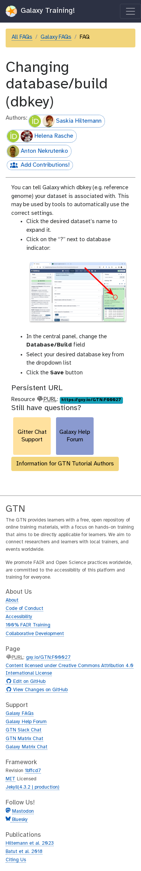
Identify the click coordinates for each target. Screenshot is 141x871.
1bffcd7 (33, 770)
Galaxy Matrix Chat (26, 747)
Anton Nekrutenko (44, 151)
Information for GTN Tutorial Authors (65, 464)
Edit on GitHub (28, 681)
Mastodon (23, 811)
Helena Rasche (53, 136)
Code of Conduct (24, 608)
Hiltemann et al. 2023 (30, 843)
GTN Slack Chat (23, 730)
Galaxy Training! (46, 11)
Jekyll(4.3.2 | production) (32, 787)
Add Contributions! (38, 166)
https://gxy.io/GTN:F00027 (91, 400)
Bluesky (19, 819)
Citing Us (16, 859)
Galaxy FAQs (56, 37)
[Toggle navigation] (130, 11)
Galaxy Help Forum (26, 721)
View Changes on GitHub (39, 690)
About (12, 600)
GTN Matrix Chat (24, 738)
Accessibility (19, 616)
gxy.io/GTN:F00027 (48, 657)
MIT (10, 779)
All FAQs (22, 37)
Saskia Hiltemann (79, 121)
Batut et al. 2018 (24, 851)
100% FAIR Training (28, 625)
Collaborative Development (35, 633)
